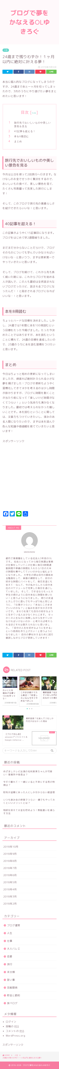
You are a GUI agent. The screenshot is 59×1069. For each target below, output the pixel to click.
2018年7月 (10, 868)
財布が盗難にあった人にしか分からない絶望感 (29, 792)
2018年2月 (10, 903)
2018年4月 (10, 889)
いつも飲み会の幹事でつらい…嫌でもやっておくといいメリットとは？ (29, 801)
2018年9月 (10, 854)
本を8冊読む (21, 136)
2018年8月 (10, 861)
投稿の (12, 1026)
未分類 (11, 972)
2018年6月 (10, 875)
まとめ (18, 141)
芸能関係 (12, 987)
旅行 (9, 964)
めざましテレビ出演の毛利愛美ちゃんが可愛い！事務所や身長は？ (27, 773)
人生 (5, 50)
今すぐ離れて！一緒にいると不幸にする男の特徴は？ (29, 783)
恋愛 (9, 956)
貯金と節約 (13, 995)
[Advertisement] (29, 479)
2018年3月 (10, 896)
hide (34, 113)
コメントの (15, 1031)
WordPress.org (15, 1035)
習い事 (11, 980)
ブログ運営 (13, 925)
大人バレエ (13, 948)
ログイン (11, 1021)
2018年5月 (10, 882)
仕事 (9, 941)
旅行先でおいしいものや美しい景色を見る (32, 124)
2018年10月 (10, 846)
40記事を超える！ (25, 131)
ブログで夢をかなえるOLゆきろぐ (29, 22)
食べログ (12, 1003)
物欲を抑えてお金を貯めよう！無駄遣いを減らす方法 (29, 812)
